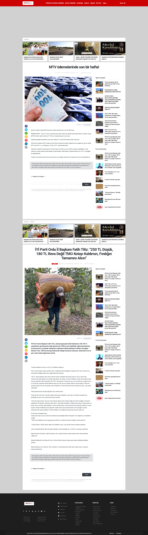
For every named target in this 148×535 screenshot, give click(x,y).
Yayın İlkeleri (26, 519)
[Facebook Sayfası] (24, 511)
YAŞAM (92, 3)
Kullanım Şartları (42, 517)
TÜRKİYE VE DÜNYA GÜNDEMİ (55, 3)
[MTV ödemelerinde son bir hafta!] (58, 99)
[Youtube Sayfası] (33, 511)
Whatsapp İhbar (42, 519)
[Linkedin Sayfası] (36, 511)
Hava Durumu (96, 506)
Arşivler (62, 512)
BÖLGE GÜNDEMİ (70, 3)
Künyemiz (63, 516)
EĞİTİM (77, 525)
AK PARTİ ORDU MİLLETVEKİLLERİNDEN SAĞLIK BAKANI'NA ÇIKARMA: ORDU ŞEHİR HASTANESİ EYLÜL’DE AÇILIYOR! (113, 99)
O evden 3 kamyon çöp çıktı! (112, 179)
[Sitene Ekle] (45, 511)
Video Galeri (63, 506)
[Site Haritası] (42, 511)
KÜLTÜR (98, 3)
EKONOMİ (80, 3)
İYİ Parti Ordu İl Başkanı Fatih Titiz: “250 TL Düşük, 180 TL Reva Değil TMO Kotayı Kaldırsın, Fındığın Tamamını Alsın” (113, 140)
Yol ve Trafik (96, 508)
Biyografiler (114, 510)
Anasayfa (26, 39)
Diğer (105, 3)
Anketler (113, 508)
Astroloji (113, 514)
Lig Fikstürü (96, 514)
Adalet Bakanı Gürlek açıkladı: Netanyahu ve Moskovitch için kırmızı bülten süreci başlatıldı (113, 165)
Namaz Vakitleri (97, 510)
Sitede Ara (113, 506)
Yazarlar (62, 509)
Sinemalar (95, 518)
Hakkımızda (26, 517)
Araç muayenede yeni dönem (113, 207)
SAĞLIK (86, 3)
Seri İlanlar (96, 520)
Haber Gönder (41, 521)
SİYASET (32, 221)
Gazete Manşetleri (98, 523)
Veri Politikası (26, 521)
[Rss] (39, 511)
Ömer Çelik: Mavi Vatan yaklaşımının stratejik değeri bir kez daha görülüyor (112, 115)
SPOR (77, 519)
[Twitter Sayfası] (27, 511)
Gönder (87, 184)
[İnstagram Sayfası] (30, 511)
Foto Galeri (63, 503)
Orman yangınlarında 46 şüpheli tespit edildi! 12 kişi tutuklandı (112, 83)
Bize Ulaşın (63, 519)
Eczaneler (95, 512)
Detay (112, 533)
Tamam (119, 533)
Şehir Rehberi (96, 521)
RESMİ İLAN (78, 521)
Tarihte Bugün (96, 516)
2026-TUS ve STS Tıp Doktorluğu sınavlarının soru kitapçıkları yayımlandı (113, 131)
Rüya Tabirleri (114, 512)
